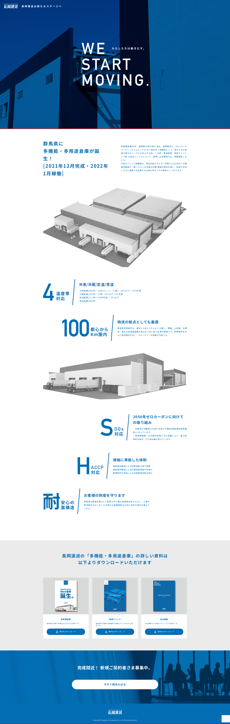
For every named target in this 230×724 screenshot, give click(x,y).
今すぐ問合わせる (115, 684)
